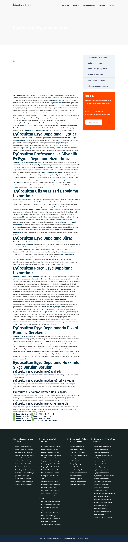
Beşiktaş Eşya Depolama (101, 467)
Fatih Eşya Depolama (100, 490)
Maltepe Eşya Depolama (77, 464)
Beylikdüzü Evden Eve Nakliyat (50, 470)
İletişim (112, 5)
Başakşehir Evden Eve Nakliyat (50, 461)
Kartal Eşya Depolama (77, 458)
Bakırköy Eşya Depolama (101, 458)
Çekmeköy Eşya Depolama (78, 455)
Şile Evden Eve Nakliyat (22, 476)
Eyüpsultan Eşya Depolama (102, 482)
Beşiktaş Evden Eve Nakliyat (50, 467)
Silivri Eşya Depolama (95, 75)
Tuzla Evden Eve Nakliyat (23, 479)
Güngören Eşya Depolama (102, 496)
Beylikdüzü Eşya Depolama (102, 470)
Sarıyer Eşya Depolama (96, 80)
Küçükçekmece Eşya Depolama (99, 86)
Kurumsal (65, 5)
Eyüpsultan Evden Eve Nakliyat (50, 484)
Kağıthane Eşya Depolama (102, 499)
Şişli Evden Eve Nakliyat (48, 522)
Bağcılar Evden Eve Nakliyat (50, 452)
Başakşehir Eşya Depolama (102, 461)
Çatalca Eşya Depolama (101, 479)
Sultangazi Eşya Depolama (97, 69)
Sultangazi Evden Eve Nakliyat (50, 519)
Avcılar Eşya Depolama (101, 449)
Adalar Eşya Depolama (77, 446)
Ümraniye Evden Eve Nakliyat (24, 482)
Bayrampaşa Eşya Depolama (103, 464)
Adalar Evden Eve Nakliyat (23, 446)
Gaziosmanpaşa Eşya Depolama (104, 493)
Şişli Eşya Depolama (95, 63)
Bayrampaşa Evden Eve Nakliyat (51, 464)
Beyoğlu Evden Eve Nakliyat (50, 473)
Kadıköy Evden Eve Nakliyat (23, 461)
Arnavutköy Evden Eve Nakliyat (51, 446)
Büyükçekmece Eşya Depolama (104, 476)
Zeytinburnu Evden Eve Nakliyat (51, 525)
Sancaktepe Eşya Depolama (79, 470)
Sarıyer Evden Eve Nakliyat (49, 513)
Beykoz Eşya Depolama (77, 452)
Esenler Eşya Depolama (101, 484)
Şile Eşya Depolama (76, 476)
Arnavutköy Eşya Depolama (102, 446)
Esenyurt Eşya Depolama (101, 487)
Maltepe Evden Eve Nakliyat (24, 464)
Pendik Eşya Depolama (77, 467)
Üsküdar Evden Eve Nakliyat (23, 484)
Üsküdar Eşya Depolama (77, 484)
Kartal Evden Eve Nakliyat (23, 458)
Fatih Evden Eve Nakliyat (49, 493)
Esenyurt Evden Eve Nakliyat (50, 490)
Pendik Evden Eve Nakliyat (23, 467)
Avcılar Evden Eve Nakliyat (49, 449)
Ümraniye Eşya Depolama (78, 482)
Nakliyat (76, 5)
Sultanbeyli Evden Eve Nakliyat (24, 473)
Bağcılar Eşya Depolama (101, 452)
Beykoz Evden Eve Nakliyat (23, 452)
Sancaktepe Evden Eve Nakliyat (25, 470)
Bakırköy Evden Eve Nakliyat (50, 458)
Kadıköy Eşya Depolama (77, 461)
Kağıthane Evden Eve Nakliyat (50, 504)
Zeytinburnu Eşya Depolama (98, 57)
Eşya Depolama (89, 5)
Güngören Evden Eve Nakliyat (50, 501)
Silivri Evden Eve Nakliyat (48, 516)
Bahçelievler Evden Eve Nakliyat (51, 455)
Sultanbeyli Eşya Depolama (78, 473)
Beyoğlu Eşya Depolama (101, 473)
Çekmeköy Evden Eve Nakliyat (24, 455)
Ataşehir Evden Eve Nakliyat (24, 449)
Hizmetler (102, 5)
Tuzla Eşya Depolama (76, 479)
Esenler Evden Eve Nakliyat (49, 487)
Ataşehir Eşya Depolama (77, 449)
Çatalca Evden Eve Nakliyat (50, 481)
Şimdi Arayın (93, 122)
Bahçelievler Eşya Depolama (103, 455)
